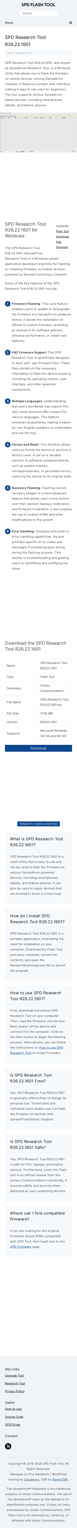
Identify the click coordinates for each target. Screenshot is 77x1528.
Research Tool (23, 52)
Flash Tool (62, 231)
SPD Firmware (20, 1247)
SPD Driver (13, 1424)
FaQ (58, 242)
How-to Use (13, 1409)
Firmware (62, 247)
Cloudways (31, 1479)
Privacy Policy (14, 1391)
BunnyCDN (60, 1479)
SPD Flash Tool (38, 4)
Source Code (14, 1417)
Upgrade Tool (14, 1375)
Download (62, 236)
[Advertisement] (38, 185)
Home (10, 52)
